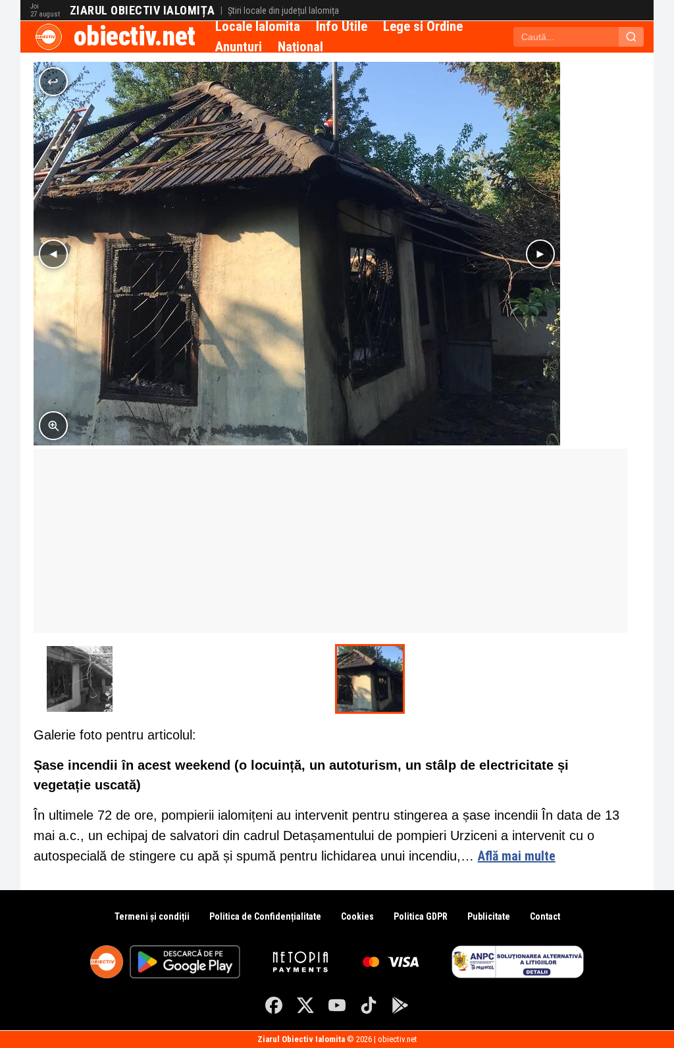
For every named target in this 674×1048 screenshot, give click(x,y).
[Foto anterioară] (53, 253)
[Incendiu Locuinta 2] (80, 679)
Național (300, 47)
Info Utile (341, 26)
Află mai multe (517, 856)
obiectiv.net (134, 36)
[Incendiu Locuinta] (370, 679)
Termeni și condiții (152, 916)
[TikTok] (368, 1005)
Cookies (357, 916)
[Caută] (631, 37)
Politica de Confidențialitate (265, 916)
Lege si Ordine (423, 26)
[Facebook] (273, 1005)
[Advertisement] (331, 541)
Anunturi (238, 47)
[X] (305, 1005)
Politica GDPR (421, 916)
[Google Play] (400, 1005)
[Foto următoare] (540, 253)
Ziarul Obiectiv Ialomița (142, 10)
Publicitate (488, 916)
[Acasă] (48, 36)
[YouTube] (337, 1005)
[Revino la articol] (53, 81)
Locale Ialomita (257, 26)
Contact (545, 916)
